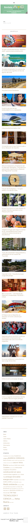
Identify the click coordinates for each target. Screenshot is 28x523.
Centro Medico (7, 438)
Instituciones (6, 443)
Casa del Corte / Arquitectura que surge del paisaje (13, 274)
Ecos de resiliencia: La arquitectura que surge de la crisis (13, 360)
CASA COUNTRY (9, 462)
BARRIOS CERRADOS (16, 458)
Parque (22, 488)
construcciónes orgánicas (10, 474)
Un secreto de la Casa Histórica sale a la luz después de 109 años (14, 147)
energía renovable (13, 477)
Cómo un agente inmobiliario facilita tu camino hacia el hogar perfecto (13, 397)
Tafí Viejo (13, 492)
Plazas (5, 447)
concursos (18, 467)
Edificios (5, 441)
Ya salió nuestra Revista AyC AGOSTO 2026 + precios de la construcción (13, 50)
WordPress (12, 520)
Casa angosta (20, 460)
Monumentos (6, 445)
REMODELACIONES (15, 490)
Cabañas (13, 460)
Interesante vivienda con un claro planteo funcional (12, 417)
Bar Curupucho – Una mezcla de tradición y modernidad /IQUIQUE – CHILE (13, 295)
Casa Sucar (11, 465)
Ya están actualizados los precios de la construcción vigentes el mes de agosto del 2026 (13, 70)
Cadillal (16, 460)
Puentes (5, 449)
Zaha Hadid (11, 502)
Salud (22, 490)
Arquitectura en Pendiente (10, 90)
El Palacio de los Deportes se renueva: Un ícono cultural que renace (11, 316)
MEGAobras (19, 484)
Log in (16, 520)
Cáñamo (18, 474)
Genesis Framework (22, 519)
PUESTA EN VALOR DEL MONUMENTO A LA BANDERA (11, 109)
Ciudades (6, 467)
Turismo (12, 499)
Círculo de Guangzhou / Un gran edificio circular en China (12, 189)
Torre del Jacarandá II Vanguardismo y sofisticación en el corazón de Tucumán (14, 254)
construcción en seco (12, 472)
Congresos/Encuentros (9, 469)
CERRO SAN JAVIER (19, 465)
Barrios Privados (7, 460)
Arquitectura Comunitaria (8, 455)
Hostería (20, 479)
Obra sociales (18, 488)
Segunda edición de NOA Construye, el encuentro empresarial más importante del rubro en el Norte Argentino (13, 338)
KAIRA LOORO (7, 482)
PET (8, 490)
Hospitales (16, 479)
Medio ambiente (10, 484)
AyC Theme (12, 519)
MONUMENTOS (13, 486)
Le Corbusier (15, 482)
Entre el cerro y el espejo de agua (12, 379)
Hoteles (23, 479)
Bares (4, 434)
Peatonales (5, 490)
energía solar (8, 479)
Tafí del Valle (6, 492)
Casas (4, 436)
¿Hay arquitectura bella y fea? (11, 128)
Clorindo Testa (12, 467)
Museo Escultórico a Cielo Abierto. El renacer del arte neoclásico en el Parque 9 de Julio (13, 210)
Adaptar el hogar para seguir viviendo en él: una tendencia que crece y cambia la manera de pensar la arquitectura (14, 232)
